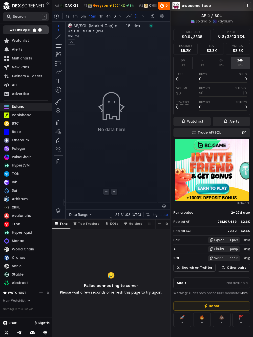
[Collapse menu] (48, 3)
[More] (247, 5)
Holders (135, 223)
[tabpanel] (211, 92)
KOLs (114, 223)
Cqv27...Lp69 (226, 240)
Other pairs (236, 267)
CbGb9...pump (226, 249)
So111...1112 (226, 258)
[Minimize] (159, 224)
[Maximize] (166, 224)
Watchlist (17, 293)
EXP (244, 240)
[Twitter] (6, 332)
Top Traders (88, 223)
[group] (211, 306)
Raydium (225, 21)
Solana (201, 21)
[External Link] (244, 132)
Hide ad (243, 203)
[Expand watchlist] (48, 293)
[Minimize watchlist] (41, 293)
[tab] (182, 63)
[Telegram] (19, 332)
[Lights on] (45, 332)
